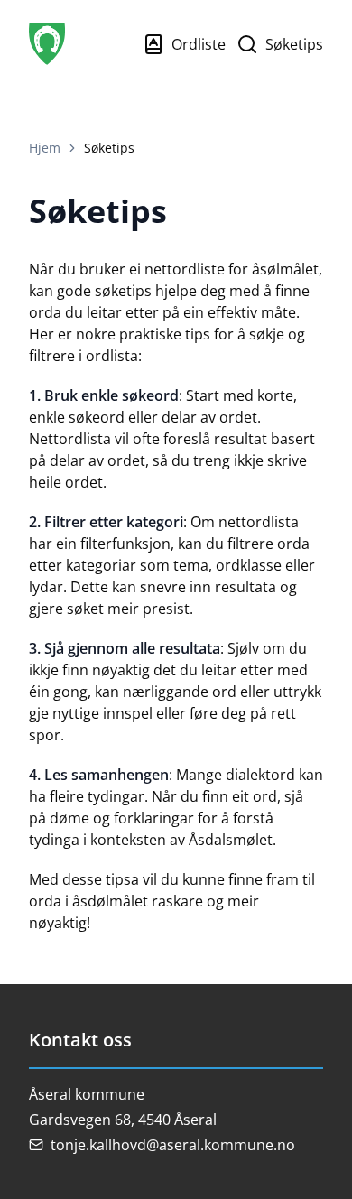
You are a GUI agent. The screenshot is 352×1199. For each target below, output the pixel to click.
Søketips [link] (109, 147)
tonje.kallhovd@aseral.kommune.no (173, 1145)
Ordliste (198, 44)
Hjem (44, 147)
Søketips (294, 44)
